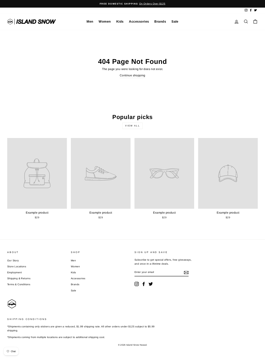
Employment (14, 272)
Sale (174, 21)
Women (105, 21)
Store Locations (16, 266)
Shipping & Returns (18, 278)
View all (132, 125)
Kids (120, 21)
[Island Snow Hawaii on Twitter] (151, 284)
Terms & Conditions (18, 284)
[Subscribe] (186, 272)
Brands (160, 21)
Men (90, 21)
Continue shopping (132, 75)
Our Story (13, 260)
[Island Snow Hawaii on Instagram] (136, 284)
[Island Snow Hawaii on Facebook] (144, 284)
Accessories (139, 21)
